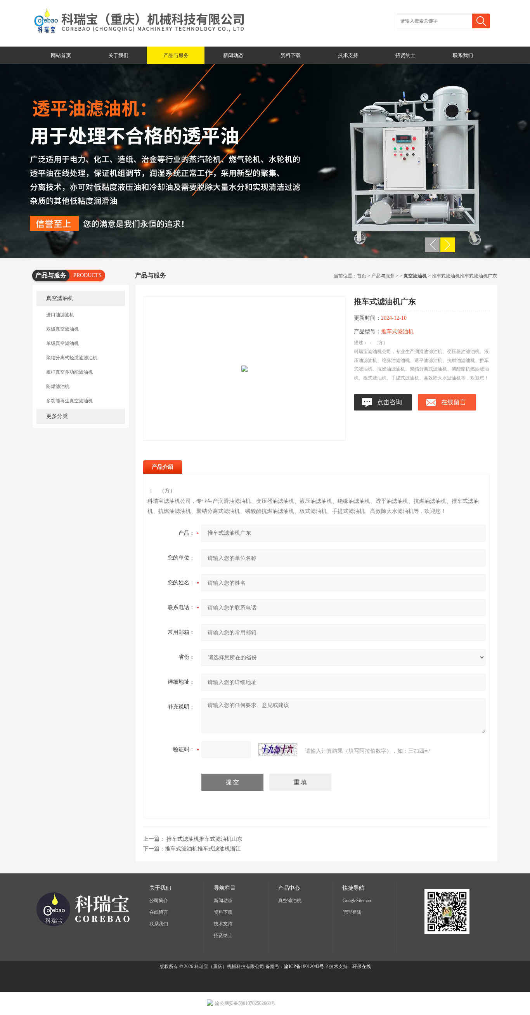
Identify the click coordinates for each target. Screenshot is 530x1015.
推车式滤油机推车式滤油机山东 (204, 839)
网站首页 (61, 55)
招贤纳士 (405, 55)
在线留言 (453, 402)
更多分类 (57, 416)
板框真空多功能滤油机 (69, 372)
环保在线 (361, 966)
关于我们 (118, 55)
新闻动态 (233, 55)
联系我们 (463, 55)
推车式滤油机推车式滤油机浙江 (203, 849)
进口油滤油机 (60, 314)
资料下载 (291, 55)
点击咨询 (389, 402)
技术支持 (348, 55)
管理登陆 (352, 912)
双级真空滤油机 (62, 329)
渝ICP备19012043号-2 (306, 966)
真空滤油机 (59, 298)
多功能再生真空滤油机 (69, 401)
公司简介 (158, 900)
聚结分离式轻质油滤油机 (71, 357)
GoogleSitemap (357, 900)
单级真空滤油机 (62, 343)
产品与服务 (176, 55)
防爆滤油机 (57, 386)
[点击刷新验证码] (277, 749)
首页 (361, 276)
